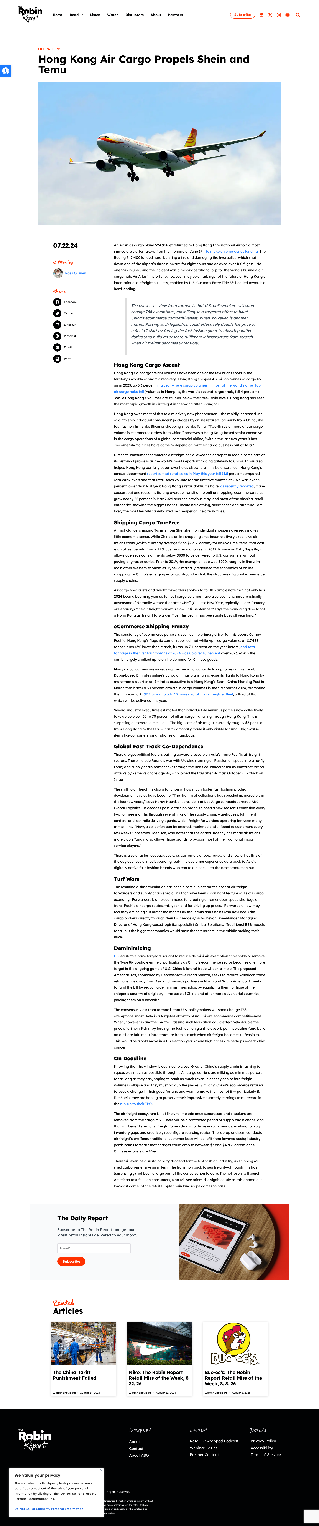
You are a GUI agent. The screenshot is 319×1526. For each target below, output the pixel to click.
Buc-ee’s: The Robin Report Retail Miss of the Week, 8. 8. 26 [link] (233, 1378)
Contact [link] (136, 1448)
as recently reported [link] (237, 486)
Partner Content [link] (204, 1454)
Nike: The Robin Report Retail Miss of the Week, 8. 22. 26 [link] (159, 1378)
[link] (5, 71)
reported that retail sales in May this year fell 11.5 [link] (187, 473)
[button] (81, 15)
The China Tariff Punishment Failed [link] (74, 1375)
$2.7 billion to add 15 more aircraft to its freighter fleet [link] (188, 694)
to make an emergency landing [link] (232, 251)
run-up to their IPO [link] (136, 1104)
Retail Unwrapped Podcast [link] (214, 1441)
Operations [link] (49, 49)
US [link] (116, 956)
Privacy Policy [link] (263, 1441)
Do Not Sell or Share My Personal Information (49, 1509)
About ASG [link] (139, 1455)
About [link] (134, 1441)
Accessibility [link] (262, 1448)
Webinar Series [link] (203, 1448)
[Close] (101, 1470)
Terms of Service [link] (266, 1454)
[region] (56, 1492)
